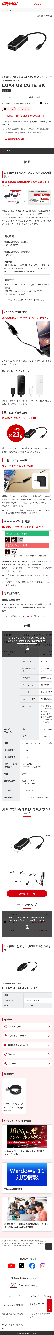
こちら (36, 575)
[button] (27, 893)
